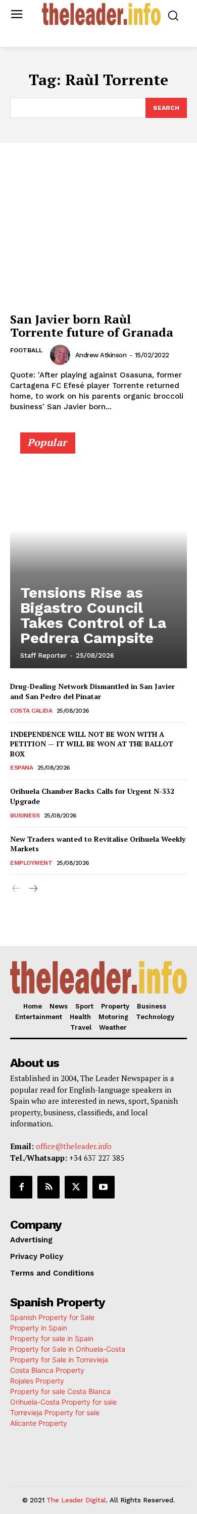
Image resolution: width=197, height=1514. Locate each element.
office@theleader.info (74, 1146)
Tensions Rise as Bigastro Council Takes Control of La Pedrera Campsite (93, 615)
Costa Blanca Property (47, 1370)
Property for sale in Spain (51, 1338)
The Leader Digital (76, 1500)
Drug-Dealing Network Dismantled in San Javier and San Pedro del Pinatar (92, 691)
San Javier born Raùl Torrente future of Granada (91, 325)
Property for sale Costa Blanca (60, 1391)
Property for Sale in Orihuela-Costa (67, 1349)
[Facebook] (21, 1187)
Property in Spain (38, 1327)
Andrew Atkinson (101, 355)
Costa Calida (31, 710)
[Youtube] (103, 1187)
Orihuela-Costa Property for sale (63, 1402)
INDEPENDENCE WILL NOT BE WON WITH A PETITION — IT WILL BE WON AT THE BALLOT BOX (91, 744)
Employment (31, 862)
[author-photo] (61, 355)
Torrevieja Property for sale (55, 1412)
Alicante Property (38, 1423)
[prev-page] (16, 888)
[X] (76, 1187)
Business (24, 815)
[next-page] (32, 888)
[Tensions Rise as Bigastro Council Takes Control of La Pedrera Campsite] (98, 554)
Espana (21, 767)
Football (26, 350)
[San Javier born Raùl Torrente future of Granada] (98, 240)
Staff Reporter (43, 655)
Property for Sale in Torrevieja (59, 1359)
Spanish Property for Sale (52, 1317)
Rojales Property (37, 1380)
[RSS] (48, 1187)
